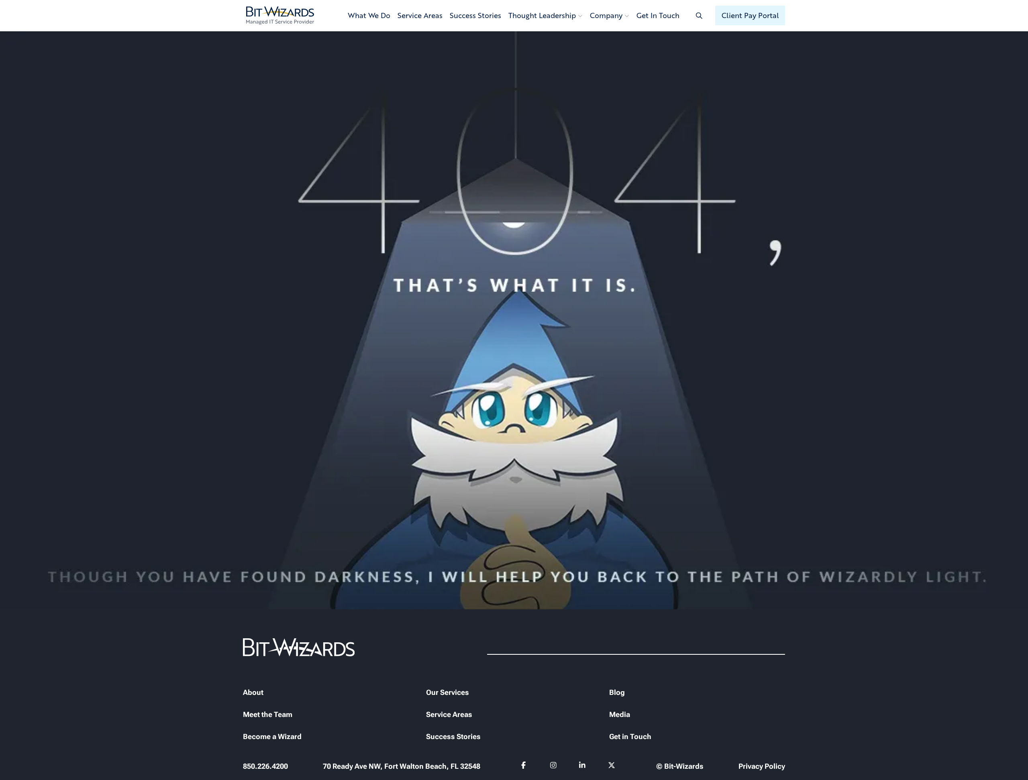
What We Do (369, 15)
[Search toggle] (699, 15)
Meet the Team (267, 714)
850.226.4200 (265, 766)
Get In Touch (657, 15)
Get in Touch (630, 736)
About (253, 692)
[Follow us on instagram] (554, 766)
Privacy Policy (761, 766)
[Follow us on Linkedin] (582, 766)
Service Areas (420, 15)
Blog (617, 692)
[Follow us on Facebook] (525, 766)
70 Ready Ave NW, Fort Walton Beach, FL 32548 (401, 766)
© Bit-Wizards (680, 766)
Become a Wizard (272, 736)
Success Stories (475, 15)
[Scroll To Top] (16, 764)
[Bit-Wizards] (280, 15)
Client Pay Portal (750, 15)
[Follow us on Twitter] (611, 766)
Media (619, 714)
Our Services (447, 692)
